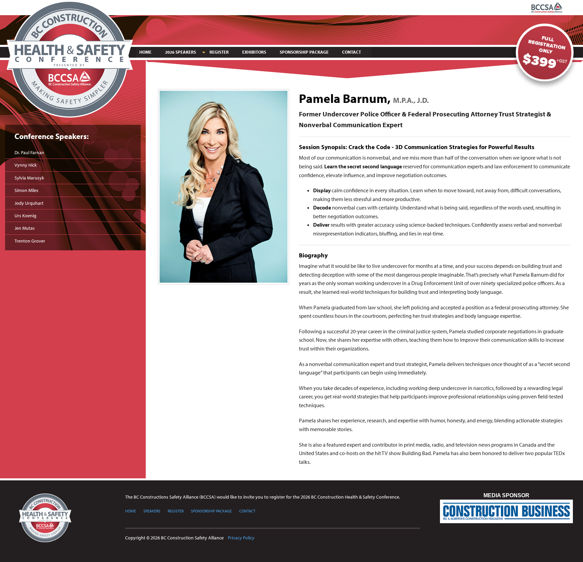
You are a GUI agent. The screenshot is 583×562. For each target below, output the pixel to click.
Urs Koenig (25, 216)
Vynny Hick (26, 165)
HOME (145, 52)
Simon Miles (26, 190)
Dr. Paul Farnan (29, 152)
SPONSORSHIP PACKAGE (304, 52)
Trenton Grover (30, 241)
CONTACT (351, 52)
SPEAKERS (151, 510)
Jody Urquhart (29, 203)
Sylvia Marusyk (29, 178)
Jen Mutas (25, 228)
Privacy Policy (241, 538)
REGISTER (219, 52)
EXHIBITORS (254, 52)
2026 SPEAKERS (180, 52)
